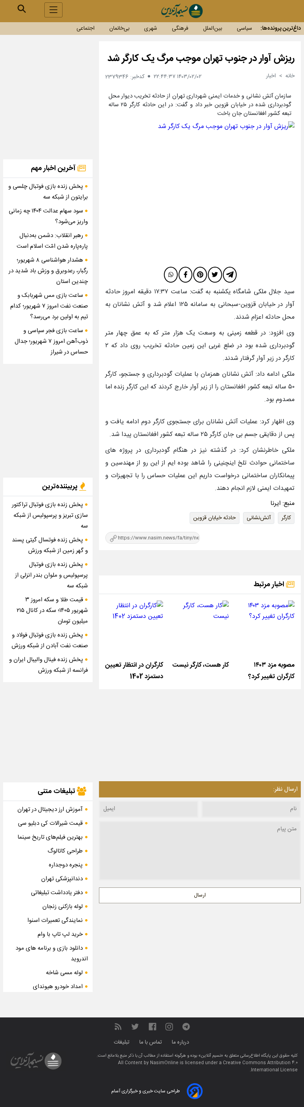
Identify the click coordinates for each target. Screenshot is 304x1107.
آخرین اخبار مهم (54, 168)
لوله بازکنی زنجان (62, 907)
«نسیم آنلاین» (210, 1055)
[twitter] (215, 275)
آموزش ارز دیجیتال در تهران (50, 809)
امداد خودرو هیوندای (58, 987)
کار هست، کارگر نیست (200, 665)
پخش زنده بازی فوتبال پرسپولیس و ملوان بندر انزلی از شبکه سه (51, 575)
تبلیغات (122, 1042)
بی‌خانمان (119, 28)
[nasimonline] (152, 1027)
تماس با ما (151, 1042)
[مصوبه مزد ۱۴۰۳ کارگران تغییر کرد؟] (265, 629)
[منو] (53, 9)
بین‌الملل (212, 28)
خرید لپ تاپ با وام (60, 934)
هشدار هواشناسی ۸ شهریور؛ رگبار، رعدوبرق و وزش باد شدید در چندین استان (48, 271)
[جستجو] (22, 9)
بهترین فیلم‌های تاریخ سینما (50, 837)
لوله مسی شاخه (64, 973)
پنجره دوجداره (66, 865)
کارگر (286, 518)
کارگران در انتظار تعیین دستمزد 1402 (134, 671)
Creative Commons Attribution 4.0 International (260, 1066)
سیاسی (244, 28)
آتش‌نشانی (259, 518)
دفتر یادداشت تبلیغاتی (57, 893)
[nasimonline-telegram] (186, 1027)
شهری (150, 28)
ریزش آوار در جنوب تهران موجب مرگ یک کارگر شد (200, 59)
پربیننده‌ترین (60, 487)
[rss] (118, 1027)
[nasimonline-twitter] (135, 1027)
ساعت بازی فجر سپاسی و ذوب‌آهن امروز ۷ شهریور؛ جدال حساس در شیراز (51, 341)
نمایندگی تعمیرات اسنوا (55, 920)
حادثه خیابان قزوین (214, 518)
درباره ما (181, 1042)
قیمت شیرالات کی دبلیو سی (50, 823)
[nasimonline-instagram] (169, 1027)
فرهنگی (180, 28)
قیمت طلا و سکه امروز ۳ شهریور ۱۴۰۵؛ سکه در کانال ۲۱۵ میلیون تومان (52, 610)
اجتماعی (85, 28)
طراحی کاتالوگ (65, 851)
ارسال (200, 895)
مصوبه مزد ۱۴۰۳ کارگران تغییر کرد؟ (271, 671)
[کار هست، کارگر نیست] (200, 629)
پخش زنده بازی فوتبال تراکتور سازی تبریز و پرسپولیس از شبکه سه (50, 515)
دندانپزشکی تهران (62, 879)
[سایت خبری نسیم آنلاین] (182, 11)
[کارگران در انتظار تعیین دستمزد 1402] (134, 629)
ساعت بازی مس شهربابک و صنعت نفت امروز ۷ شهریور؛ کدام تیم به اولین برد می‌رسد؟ (49, 306)
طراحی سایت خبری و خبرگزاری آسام (145, 1091)
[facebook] (185, 275)
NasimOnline (164, 1063)
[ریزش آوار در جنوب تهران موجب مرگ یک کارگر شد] (199, 192)
